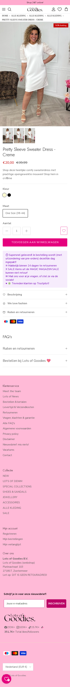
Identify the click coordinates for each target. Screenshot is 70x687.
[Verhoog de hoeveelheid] (26, 231)
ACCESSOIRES (11, 502)
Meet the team (12, 391)
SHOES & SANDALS (15, 491)
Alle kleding (54, 16)
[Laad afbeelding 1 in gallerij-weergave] (35, 74)
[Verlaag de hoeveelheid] (7, 231)
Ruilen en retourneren (19, 348)
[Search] (11, 9)
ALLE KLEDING (18, 16)
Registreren (9, 533)
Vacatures (8, 450)
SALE (6, 513)
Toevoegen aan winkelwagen (35, 242)
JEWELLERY (10, 497)
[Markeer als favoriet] (63, 231)
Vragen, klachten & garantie (19, 418)
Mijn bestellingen (13, 539)
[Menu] (3, 9)
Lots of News (11, 396)
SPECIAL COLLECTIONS (17, 486)
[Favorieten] (60, 9)
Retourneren (10, 412)
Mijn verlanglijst (12, 544)
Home (5, 16)
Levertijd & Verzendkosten (18, 407)
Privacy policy (11, 434)
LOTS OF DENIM (12, 481)
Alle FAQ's (9, 423)
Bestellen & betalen (15, 402)
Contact (7, 455)
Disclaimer (9, 439)
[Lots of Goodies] (35, 9)
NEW (6, 476)
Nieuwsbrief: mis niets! (16, 444)
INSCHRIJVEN (56, 603)
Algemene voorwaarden (17, 428)
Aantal (7, 223)
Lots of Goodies (18, 675)
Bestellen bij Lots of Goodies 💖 (27, 360)
